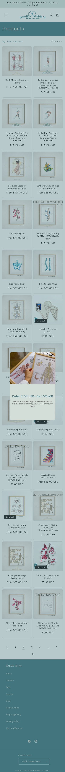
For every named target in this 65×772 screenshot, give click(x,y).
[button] (52, 355)
